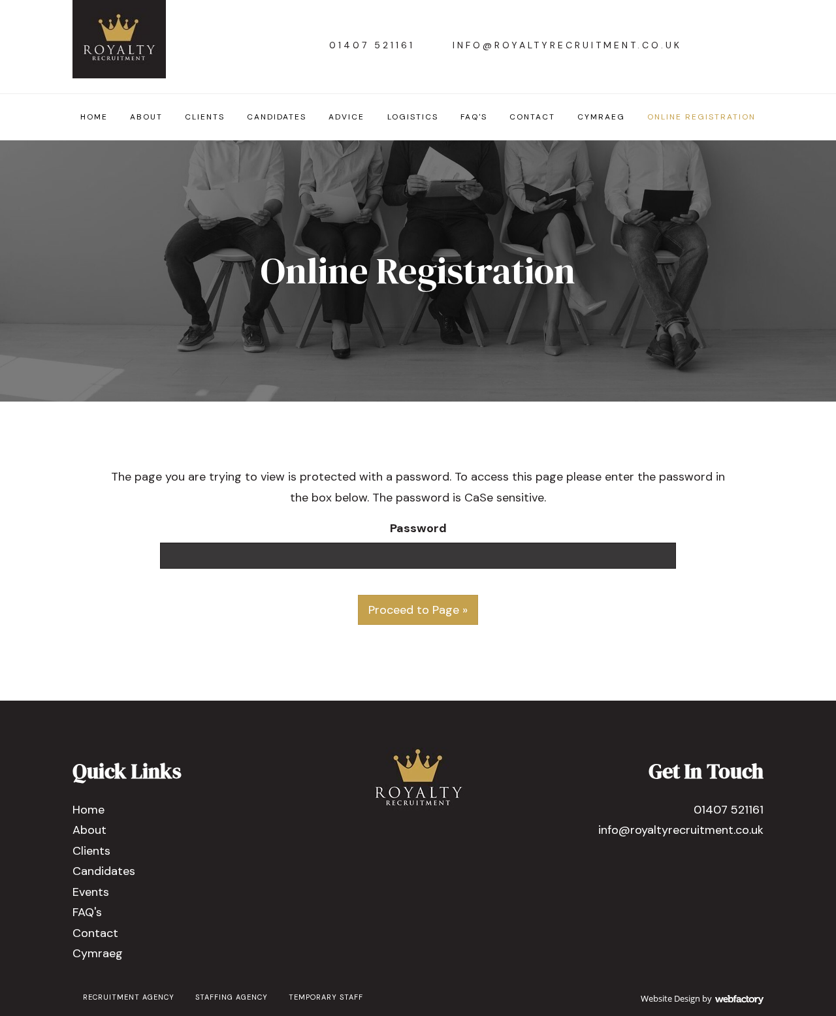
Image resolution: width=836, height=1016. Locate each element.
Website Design (670, 998)
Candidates (276, 117)
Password (418, 528)
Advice (346, 117)
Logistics (412, 117)
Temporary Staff (326, 997)
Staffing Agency (231, 997)
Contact (532, 117)
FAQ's (473, 117)
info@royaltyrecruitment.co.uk (567, 45)
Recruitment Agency (128, 997)
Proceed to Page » (418, 610)
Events (90, 892)
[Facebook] (716, 45)
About (146, 117)
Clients (205, 117)
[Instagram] (749, 45)
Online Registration (701, 117)
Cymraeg (601, 117)
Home (94, 117)
